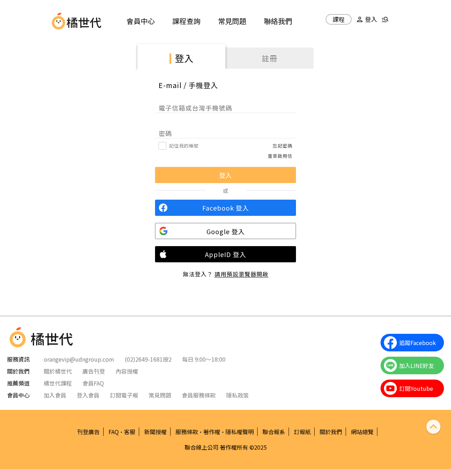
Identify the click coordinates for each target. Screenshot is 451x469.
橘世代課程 (58, 383)
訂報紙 (302, 431)
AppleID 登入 (225, 254)
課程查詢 (186, 21)
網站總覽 (362, 431)
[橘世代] (84, 21)
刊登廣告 (88, 431)
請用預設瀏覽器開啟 (241, 274)
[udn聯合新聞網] (58, 21)
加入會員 (55, 395)
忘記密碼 (282, 145)
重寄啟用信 (280, 155)
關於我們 (331, 431)
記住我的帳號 (184, 145)
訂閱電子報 (124, 395)
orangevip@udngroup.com (79, 359)
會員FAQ (93, 383)
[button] (365, 22)
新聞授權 (155, 431)
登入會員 (88, 395)
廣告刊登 (93, 371)
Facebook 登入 (225, 207)
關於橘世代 (58, 371)
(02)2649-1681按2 (148, 359)
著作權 (211, 431)
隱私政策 (237, 395)
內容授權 (127, 371)
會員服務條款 (199, 395)
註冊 (269, 58)
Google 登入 (225, 231)
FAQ (114, 431)
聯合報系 (273, 431)
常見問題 (232, 21)
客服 (129, 431)
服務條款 (186, 431)
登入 (184, 57)
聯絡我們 (278, 21)
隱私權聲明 (240, 431)
